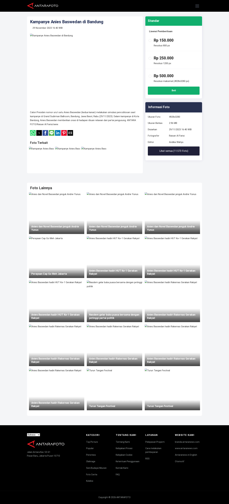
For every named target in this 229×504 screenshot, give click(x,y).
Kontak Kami (122, 468)
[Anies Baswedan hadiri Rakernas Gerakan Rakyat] (56, 345)
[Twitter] (34, 461)
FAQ (118, 474)
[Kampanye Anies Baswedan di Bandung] (41, 157)
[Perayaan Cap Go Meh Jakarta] (56, 257)
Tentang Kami (123, 442)
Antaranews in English (186, 455)
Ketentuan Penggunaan (127, 461)
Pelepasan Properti (155, 442)
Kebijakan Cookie (124, 455)
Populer (90, 448)
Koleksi (89, 481)
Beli (174, 90)
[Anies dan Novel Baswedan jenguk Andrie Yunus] (56, 213)
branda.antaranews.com (187, 442)
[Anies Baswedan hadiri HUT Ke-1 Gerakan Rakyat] (56, 301)
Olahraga (90, 461)
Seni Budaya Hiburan (96, 468)
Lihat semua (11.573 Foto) (173, 150)
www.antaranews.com (186, 448)
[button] (197, 6)
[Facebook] (28, 461)
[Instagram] (40, 461)
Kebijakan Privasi (124, 448)
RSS (147, 458)
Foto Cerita (91, 474)
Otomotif (179, 461)
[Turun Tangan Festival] (114, 389)
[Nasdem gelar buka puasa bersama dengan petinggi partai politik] (114, 301)
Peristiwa (91, 455)
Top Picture (92, 442)
